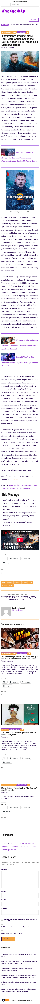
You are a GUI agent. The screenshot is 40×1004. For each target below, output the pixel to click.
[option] (25, 25)
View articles (17, 610)
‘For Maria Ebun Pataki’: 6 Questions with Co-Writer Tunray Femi (18, 734)
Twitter (15, 479)
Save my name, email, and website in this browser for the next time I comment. (20, 920)
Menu (34, 20)
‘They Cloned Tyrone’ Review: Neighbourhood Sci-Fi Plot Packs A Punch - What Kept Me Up (19, 847)
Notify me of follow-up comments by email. (15, 927)
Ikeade (5, 737)
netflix (30, 582)
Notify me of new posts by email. (11, 933)
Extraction (17, 582)
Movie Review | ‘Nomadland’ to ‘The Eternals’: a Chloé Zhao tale (19, 789)
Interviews (5, 729)
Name (3, 891)
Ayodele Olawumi (8, 47)
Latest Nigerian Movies (9, 32)
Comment (5, 869)
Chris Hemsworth (7, 582)
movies (24, 582)
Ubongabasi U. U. (8, 661)
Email (3, 900)
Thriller (11, 585)
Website (4, 908)
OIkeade (6, 792)
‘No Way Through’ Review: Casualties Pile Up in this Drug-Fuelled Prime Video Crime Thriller (19, 657)
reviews (4, 585)
